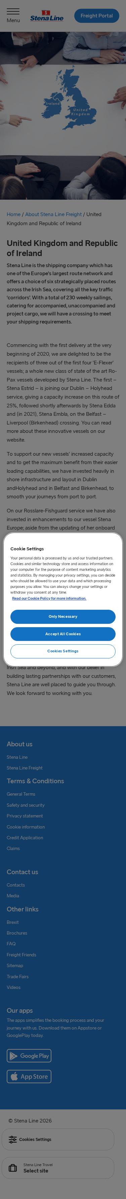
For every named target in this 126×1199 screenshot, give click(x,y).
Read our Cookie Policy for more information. (49, 598)
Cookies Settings (63, 651)
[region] (63, 599)
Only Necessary (63, 616)
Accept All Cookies (63, 634)
